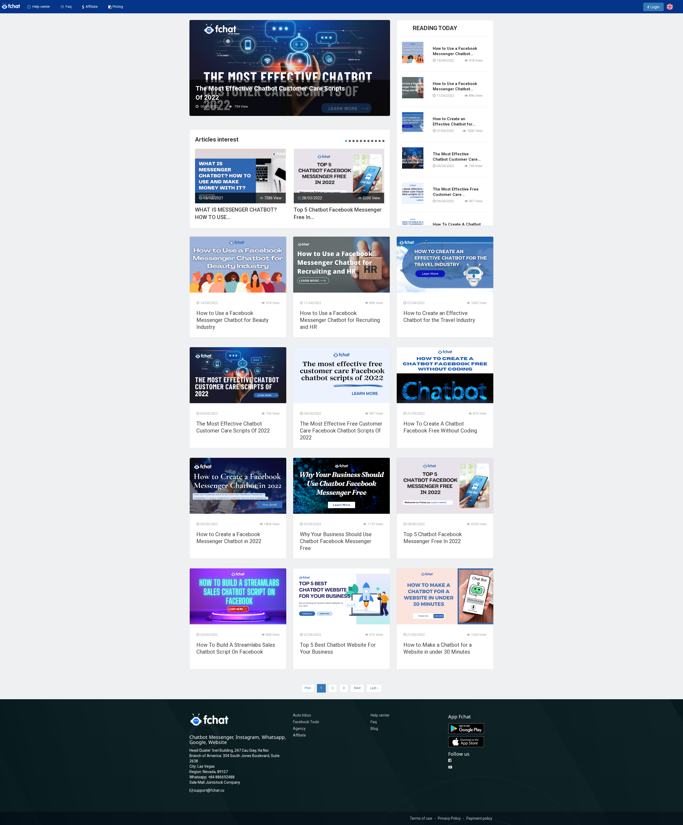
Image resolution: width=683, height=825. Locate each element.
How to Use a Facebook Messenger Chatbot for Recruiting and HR (340, 320)
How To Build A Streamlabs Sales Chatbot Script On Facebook (235, 648)
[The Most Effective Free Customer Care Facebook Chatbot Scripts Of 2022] (289, 68)
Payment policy (479, 818)
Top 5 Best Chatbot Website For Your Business (338, 648)
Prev (308, 688)
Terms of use (421, 818)
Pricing (118, 7)
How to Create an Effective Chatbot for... (454, 121)
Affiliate (91, 7)
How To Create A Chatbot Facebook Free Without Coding (440, 427)
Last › (374, 688)
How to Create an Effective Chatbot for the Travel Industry (439, 316)
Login (655, 7)
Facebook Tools (306, 722)
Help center (40, 7)
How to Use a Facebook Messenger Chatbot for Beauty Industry (232, 320)
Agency (299, 728)
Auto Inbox (302, 715)
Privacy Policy (449, 818)
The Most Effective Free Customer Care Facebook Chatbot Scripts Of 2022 (269, 93)
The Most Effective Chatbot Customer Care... (457, 157)
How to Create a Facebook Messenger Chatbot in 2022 (228, 537)
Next (357, 688)
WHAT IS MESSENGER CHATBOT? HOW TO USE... (236, 213)
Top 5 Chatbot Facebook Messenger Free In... (338, 213)
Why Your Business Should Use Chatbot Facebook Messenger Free (336, 541)
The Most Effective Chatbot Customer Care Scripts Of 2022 (233, 427)
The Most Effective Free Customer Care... (456, 192)
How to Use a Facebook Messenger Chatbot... (455, 51)
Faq (68, 7)
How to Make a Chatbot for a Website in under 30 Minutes (437, 648)
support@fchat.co (209, 790)
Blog (374, 728)
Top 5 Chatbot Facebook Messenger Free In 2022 (432, 537)
